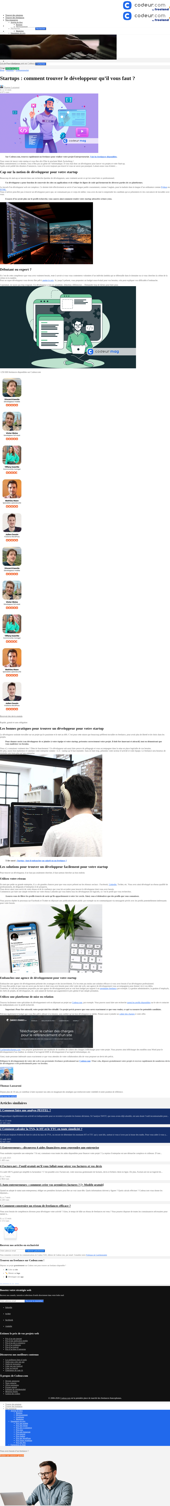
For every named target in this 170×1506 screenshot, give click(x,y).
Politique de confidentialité (15, 1389)
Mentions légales (11, 1392)
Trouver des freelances (13, 1406)
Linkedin (112, 884)
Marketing (20, 31)
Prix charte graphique (24, 1441)
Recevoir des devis (11, 716)
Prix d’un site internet (13, 1339)
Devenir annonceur (12, 1381)
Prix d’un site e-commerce (15, 1343)
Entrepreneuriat (22, 70)
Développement (22, 27)
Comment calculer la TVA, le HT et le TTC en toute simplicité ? (41, 1128)
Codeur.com (77, 1002)
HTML (3, 189)
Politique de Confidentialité (96, 1255)
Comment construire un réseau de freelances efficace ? (35, 1205)
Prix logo (19, 1430)
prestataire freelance (108, 988)
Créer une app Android (13, 1366)
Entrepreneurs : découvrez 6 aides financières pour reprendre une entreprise (49, 1147)
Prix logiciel (20, 1434)
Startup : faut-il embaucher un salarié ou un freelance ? (41, 861)
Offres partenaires (12, 1385)
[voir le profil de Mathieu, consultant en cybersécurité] (85, 494)
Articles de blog (17, 1411)
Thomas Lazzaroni (11, 87)
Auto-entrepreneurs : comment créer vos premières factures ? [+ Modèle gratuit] (52, 1184)
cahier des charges (127, 1014)
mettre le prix (48, 280)
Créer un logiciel (11, 1368)
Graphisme (20, 1417)
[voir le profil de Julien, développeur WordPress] (85, 527)
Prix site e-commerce (24, 1428)
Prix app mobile (22, 1423)
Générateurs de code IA (14, 1370)
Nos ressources (10, 1409)
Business (19, 25)
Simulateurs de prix (18, 33)
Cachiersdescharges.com (10, 1049)
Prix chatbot (20, 1436)
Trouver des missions (13, 1404)
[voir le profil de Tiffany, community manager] (85, 460)
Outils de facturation (13, 1364)
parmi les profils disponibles (138, 1002)
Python (164, 187)
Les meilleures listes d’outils (16, 1360)
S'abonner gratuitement (35, 1251)
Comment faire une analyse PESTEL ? (25, 1110)
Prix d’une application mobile (16, 1341)
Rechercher (40, 64)
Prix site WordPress (23, 1438)
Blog (2, 70)
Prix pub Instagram (23, 1432)
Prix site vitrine (22, 1426)
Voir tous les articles (8, 1096)
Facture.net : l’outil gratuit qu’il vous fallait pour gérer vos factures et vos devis (51, 1166)
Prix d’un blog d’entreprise (15, 1349)
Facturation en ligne (18, 1445)
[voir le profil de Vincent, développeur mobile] (85, 392)
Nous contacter (10, 1383)
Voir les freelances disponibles (103, 157)
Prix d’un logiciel (12, 1347)
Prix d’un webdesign (13, 1345)
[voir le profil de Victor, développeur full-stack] (85, 426)
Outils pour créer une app (14, 1362)
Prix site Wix (21, 1443)
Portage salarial (11, 1387)
